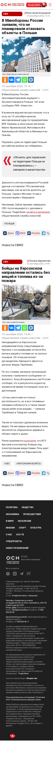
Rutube (36, 233)
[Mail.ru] (31, 80)
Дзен (11, 233)
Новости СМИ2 (12, 245)
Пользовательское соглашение (20, 697)
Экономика (12, 514)
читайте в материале (38, 212)
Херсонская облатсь (29, 463)
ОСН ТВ (20, 534)
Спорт (22, 528)
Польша (9, 223)
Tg (47, 233)
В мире (10, 521)
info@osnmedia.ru (20, 595)
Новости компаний (17, 548)
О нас (9, 534)
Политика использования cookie (26, 700)
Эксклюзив (24, 521)
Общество (27, 507)
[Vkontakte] (11, 80)
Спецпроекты (14, 541)
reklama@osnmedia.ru (37, 617)
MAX (22, 233)
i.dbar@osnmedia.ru (20, 610)
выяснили (30, 440)
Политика (12, 507)
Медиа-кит (32, 678)
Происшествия (32, 514)
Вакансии (33, 595)
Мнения (10, 528)
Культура (35, 528)
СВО (7, 463)
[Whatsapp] (24, 80)
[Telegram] (18, 80)
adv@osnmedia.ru (13, 619)
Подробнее (23, 673)
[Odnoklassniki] (5, 80)
